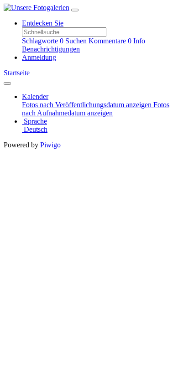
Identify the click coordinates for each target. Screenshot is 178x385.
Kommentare (110, 41)
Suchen (77, 41)
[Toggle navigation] (75, 10)
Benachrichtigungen (51, 49)
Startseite (17, 73)
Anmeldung (39, 57)
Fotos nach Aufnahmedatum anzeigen (95, 109)
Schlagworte (42, 41)
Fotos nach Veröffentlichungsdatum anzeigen (87, 105)
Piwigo (50, 145)
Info (139, 41)
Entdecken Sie (42, 23)
